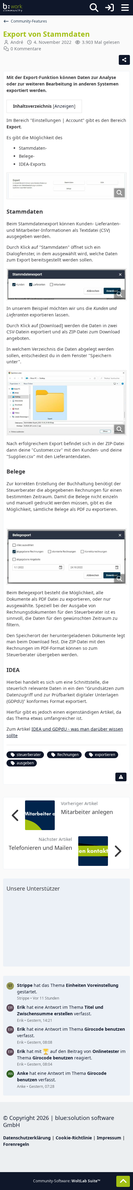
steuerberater (29, 754)
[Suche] (94, 8)
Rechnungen (68, 754)
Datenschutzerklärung (27, 1138)
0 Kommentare (26, 49)
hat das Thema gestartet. (67, 988)
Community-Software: (66, 1181)
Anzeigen (64, 106)
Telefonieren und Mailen (40, 847)
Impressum (109, 1138)
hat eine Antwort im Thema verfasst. (60, 1010)
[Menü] (125, 8)
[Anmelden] (109, 7)
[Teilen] (124, 60)
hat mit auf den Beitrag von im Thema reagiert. (71, 1054)
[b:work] (13, 8)
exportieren (105, 754)
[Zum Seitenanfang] (123, 1181)
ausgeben (25, 763)
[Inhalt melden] (121, 777)
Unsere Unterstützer (33, 888)
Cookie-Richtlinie (74, 1138)
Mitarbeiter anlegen (87, 812)
